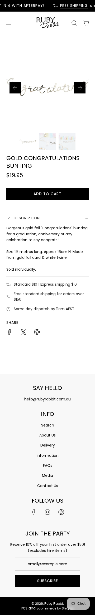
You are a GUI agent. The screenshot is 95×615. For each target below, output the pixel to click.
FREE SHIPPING (72, 5)
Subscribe (47, 580)
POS (24, 608)
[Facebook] (33, 512)
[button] (15, 87)
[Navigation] (8, 23)
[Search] (74, 23)
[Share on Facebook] (9, 333)
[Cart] (86, 23)
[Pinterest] (61, 512)
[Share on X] (23, 333)
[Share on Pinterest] (37, 333)
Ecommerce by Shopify (55, 608)
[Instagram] (47, 512)
